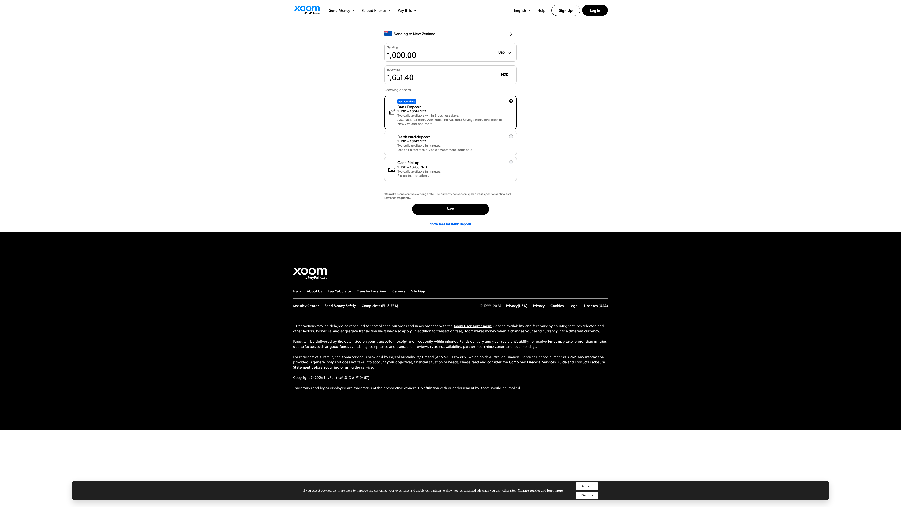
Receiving (393, 69)
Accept (587, 486)
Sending (392, 47)
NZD (504, 75)
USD (501, 52)
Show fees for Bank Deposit (450, 224)
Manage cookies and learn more (540, 490)
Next (450, 209)
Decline (587, 495)
